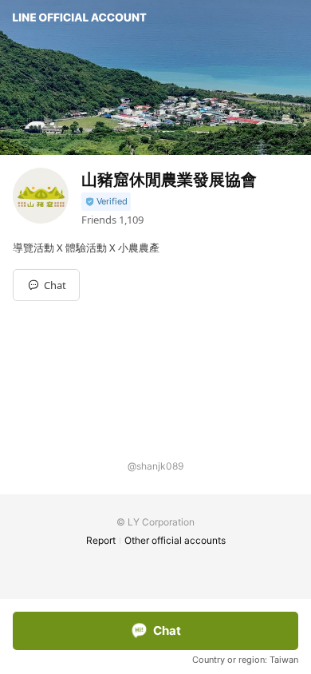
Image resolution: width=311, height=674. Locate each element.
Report (101, 540)
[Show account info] (106, 201)
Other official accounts (175, 540)
